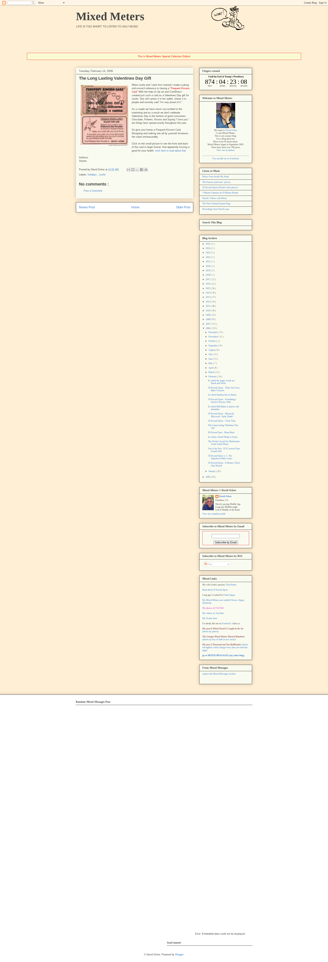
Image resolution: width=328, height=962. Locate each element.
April (211, 367)
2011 (208, 306)
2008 (208, 319)
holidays (93, 174)
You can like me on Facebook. (225, 158)
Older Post (183, 207)
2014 (208, 292)
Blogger (179, 954)
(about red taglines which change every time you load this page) (225, 647)
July (210, 354)
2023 (208, 252)
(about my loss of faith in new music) (223, 638)
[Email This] (128, 169)
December (213, 332)
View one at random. (225, 150)
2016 (208, 283)
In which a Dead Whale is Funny (223, 437)
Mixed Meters (110, 16)
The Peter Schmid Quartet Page (216, 203)
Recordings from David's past (215, 209)
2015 (208, 288)
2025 (208, 244)
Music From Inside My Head (215, 176)
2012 (208, 301)
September (213, 345)
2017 (208, 279)
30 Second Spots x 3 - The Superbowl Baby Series (220, 457)
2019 (208, 270)
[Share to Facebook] (142, 169)
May (210, 363)
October (212, 341)
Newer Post (87, 207)
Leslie (102, 174)
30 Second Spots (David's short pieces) (220, 187)
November (213, 336)
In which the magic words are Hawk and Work (221, 382)
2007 (208, 324)
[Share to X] (137, 169)
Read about (215, 589)
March (211, 372)
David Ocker (231, 130)
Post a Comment (93, 190)
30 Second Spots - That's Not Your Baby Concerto (224, 389)
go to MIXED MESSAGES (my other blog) (223, 655)
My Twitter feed (209, 618)
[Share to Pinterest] (146, 169)
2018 (208, 275)
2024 (208, 248)
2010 (208, 310)
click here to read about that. (171, 150)
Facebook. (226, 623)
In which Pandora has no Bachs (222, 394)
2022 (208, 257)
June (210, 359)
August (212, 350)
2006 (208, 328)
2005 (208, 477)
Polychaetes (231, 584)
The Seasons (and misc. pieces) (216, 182)
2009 (208, 315)
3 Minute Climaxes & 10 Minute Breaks (220, 192)
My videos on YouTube (213, 613)
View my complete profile (214, 513)
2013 (208, 297)
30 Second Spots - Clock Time (222, 421)
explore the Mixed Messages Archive (219, 674)
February (212, 376)
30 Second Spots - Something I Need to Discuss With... (222, 400)
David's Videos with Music (214, 198)
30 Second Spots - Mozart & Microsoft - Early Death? (221, 415)
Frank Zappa (229, 595)
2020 (208, 266)
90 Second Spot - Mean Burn (221, 432)
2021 (208, 261)
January (212, 471)
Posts (209, 564)
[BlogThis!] (133, 169)
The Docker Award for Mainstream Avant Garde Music (224, 442)
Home (135, 207)
